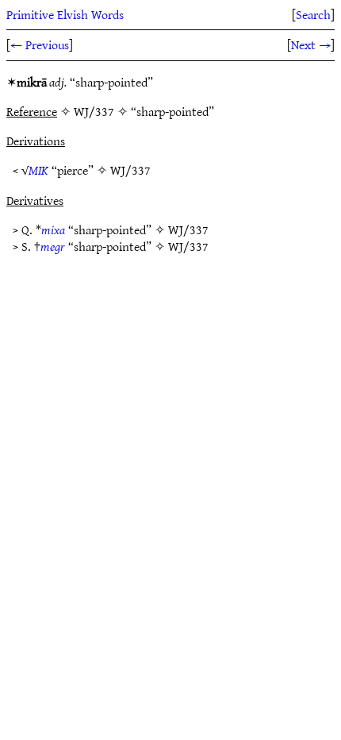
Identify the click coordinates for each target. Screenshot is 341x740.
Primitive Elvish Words (65, 14)
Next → (311, 44)
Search (313, 14)
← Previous (39, 44)
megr (52, 246)
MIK (38, 170)
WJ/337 (130, 170)
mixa (53, 229)
